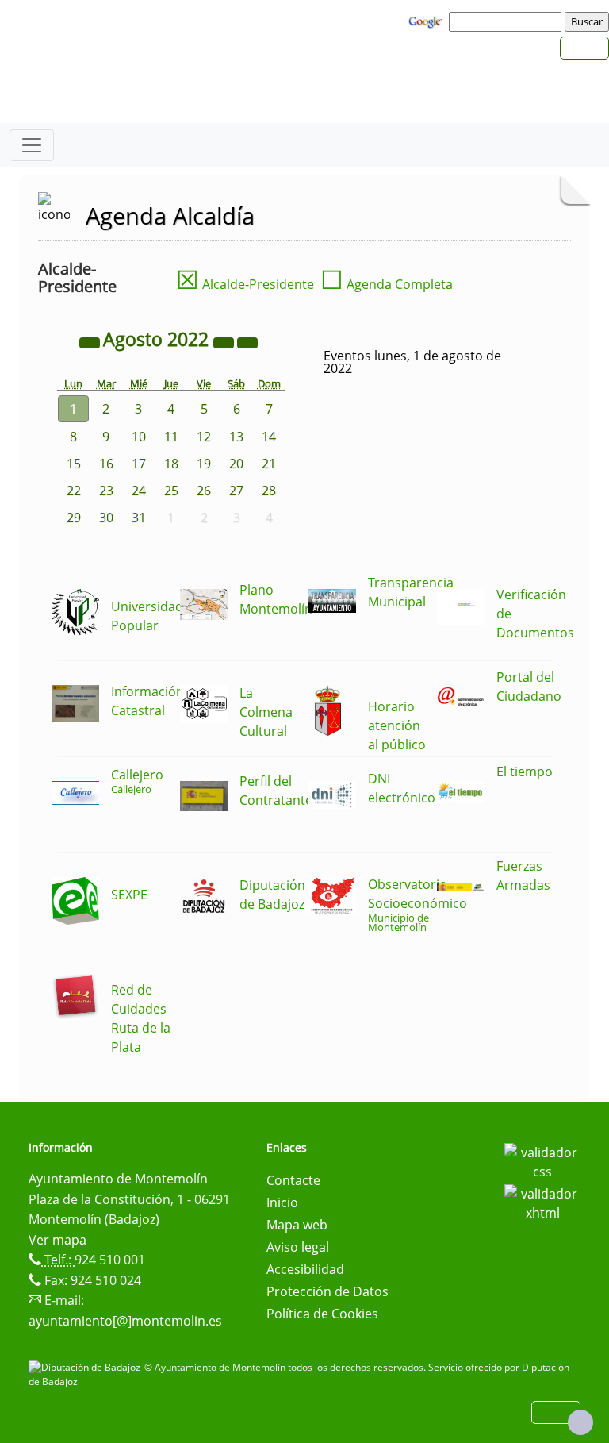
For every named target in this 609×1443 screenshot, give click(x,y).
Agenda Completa (386, 284)
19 (204, 463)
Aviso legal (297, 1247)
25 (171, 490)
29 (74, 517)
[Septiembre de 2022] (247, 341)
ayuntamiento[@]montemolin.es (125, 1320)
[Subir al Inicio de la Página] (580, 1422)
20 (236, 463)
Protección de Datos (327, 1291)
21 (269, 463)
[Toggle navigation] (32, 145)
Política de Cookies (322, 1313)
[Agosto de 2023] (225, 341)
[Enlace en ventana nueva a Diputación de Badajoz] (86, 1367)
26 (204, 490)
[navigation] (507, 21)
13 (236, 436)
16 (106, 463)
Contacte (293, 1180)
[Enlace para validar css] (542, 1160)
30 (106, 517)
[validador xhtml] (542, 1201)
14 (269, 436)
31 (139, 517)
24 (139, 490)
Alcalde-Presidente (245, 284)
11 (171, 436)
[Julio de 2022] (91, 341)
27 (236, 490)
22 (74, 490)
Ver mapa (57, 1240)
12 (204, 436)
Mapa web (296, 1224)
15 (74, 463)
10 (139, 436)
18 (171, 463)
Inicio (282, 1202)
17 (139, 463)
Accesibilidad (305, 1269)
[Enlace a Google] (427, 20)
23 (106, 490)
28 (269, 490)
